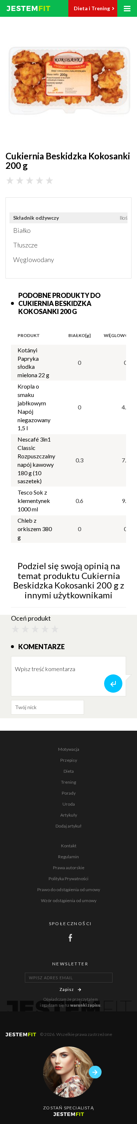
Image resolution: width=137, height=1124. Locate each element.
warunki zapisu (85, 1005)
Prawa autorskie (68, 867)
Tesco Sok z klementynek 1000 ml (34, 500)
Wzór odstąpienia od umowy (68, 900)
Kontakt (68, 845)
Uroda (68, 804)
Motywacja (68, 749)
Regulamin (68, 856)
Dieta (69, 771)
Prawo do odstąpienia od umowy (68, 889)
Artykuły (68, 815)
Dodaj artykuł (68, 826)
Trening (68, 782)
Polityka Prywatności (68, 878)
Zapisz (67, 989)
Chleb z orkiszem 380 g (35, 529)
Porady (69, 793)
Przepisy (68, 760)
